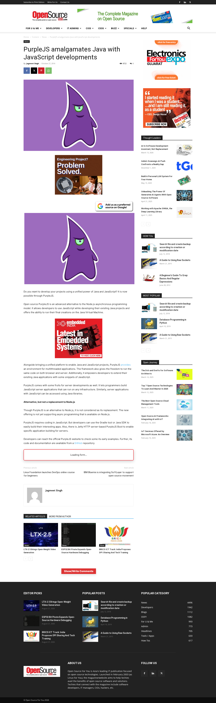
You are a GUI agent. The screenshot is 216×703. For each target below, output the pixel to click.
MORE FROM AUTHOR (60, 516)
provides (126, 364)
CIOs (88, 28)
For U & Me (32, 28)
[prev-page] (26, 559)
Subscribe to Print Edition (34, 2)
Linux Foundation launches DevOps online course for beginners (49, 474)
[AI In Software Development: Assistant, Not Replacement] (184, 149)
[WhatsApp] (48, 70)
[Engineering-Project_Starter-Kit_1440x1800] (78, 193)
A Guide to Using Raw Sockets (175, 260)
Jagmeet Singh (32, 63)
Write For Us (52, 2)
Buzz (114, 28)
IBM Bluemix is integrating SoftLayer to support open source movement (109, 474)
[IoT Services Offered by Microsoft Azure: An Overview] (184, 435)
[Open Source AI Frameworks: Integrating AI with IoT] (184, 420)
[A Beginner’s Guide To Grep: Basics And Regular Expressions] (149, 278)
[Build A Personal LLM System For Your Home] (184, 180)
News (44, 37)
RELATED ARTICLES (35, 516)
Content (35, 37)
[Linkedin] (184, 2)
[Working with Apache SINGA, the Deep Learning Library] (184, 212)
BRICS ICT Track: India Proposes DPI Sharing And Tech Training (58, 635)
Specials (129, 28)
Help (144, 28)
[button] (188, 28)
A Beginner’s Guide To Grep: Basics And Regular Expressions (174, 278)
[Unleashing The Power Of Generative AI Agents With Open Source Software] (184, 195)
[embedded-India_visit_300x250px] (78, 360)
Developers (53, 28)
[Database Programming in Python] (149, 323)
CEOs (101, 28)
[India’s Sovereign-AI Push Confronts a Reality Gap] (184, 165)
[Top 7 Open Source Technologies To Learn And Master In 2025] (184, 389)
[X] (190, 2)
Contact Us (64, 2)
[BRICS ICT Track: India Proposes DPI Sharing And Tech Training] (116, 535)
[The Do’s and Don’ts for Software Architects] (184, 374)
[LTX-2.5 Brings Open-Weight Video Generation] (41, 535)
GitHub (78, 443)
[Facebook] (179, 2)
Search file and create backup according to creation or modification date (175, 247)
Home (26, 37)
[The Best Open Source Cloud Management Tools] (184, 404)
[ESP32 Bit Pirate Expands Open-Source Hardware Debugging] (78, 535)
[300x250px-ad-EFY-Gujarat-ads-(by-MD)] (167, 79)
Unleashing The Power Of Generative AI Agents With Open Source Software (156, 194)
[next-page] (31, 559)
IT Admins (73, 28)
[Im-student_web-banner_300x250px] (167, 127)
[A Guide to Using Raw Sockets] (149, 264)
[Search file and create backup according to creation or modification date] (149, 248)
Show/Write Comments (78, 571)
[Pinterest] (41, 70)
